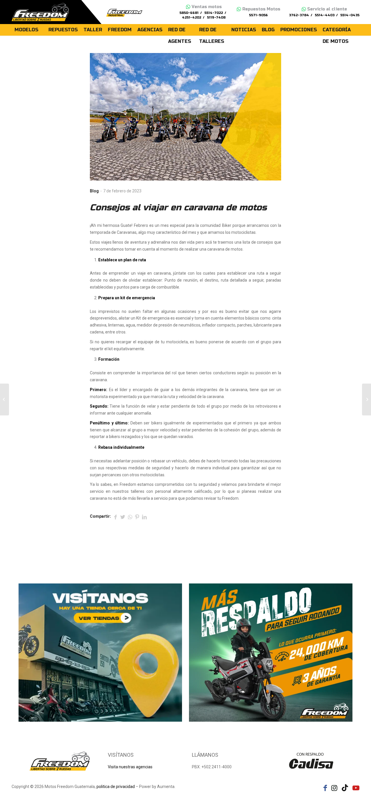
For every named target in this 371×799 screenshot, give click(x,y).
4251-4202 (191, 17)
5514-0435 (349, 15)
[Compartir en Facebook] (115, 516)
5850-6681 (189, 13)
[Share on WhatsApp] (130, 516)
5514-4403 (324, 15)
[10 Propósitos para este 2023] (4, 399)
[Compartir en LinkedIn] (144, 516)
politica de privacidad (116, 786)
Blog (94, 191)
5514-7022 (213, 13)
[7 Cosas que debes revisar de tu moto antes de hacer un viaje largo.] (366, 399)
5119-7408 (216, 17)
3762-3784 (299, 15)
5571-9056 (258, 15)
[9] (185, 116)
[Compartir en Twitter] (123, 516)
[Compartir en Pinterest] (137, 516)
